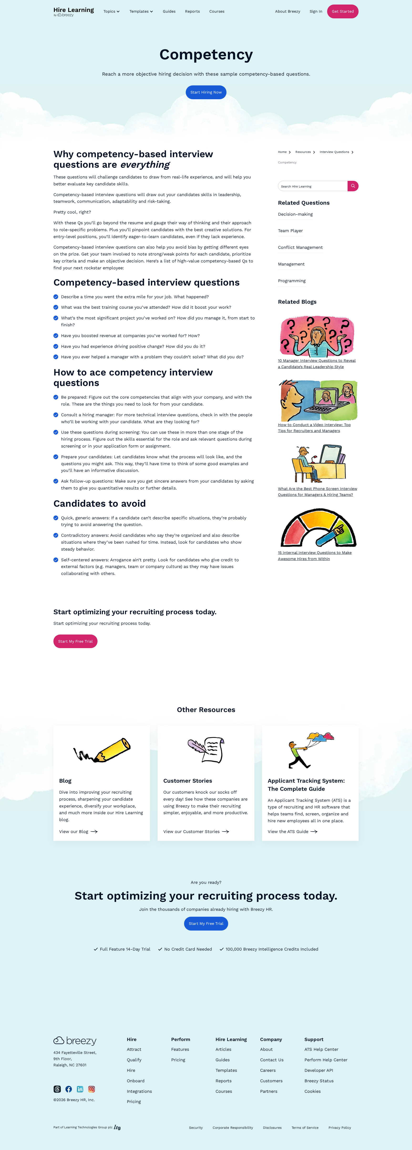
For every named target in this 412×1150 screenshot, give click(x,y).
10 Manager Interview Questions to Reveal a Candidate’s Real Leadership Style (317, 363)
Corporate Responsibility (233, 1127)
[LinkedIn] (80, 1089)
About (266, 1049)
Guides (169, 11)
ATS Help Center (321, 1049)
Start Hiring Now (206, 92)
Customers (271, 1080)
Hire (131, 1070)
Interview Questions (334, 152)
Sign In (316, 11)
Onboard (135, 1080)
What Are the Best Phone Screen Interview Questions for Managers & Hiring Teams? (317, 491)
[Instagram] (91, 1089)
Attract (134, 1049)
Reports (192, 11)
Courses (216, 11)
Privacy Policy (340, 1127)
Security (196, 1127)
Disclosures (272, 1127)
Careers (268, 1070)
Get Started (343, 11)
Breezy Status (319, 1080)
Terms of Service (305, 1127)
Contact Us (271, 1059)
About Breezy (287, 11)
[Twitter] (57, 1089)
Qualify (134, 1059)
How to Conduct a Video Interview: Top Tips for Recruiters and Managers (314, 427)
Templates (226, 1070)
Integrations (139, 1091)
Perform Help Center (325, 1059)
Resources (303, 152)
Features (180, 1049)
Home (282, 152)
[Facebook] (68, 1089)
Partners (268, 1091)
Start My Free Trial (75, 641)
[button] (112, 11)
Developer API (318, 1070)
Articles (223, 1049)
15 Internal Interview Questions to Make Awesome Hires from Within (315, 555)
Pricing (134, 1101)
